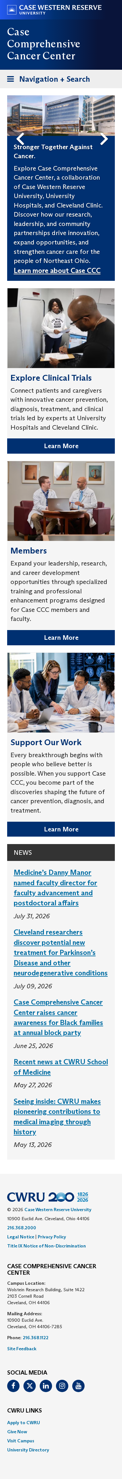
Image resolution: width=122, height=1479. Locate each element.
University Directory (28, 1450)
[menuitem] (61, 1422)
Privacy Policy (52, 1237)
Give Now (17, 1432)
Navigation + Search (46, 81)
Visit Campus (20, 1441)
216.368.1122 (35, 1338)
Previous (21, 128)
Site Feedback (21, 1349)
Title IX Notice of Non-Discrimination (46, 1246)
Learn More (61, 446)
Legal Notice (20, 1237)
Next (106, 128)
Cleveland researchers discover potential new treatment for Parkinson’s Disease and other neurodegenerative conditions (61, 952)
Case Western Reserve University (57, 1209)
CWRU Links (24, 1411)
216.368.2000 (21, 1228)
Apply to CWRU (23, 1422)
